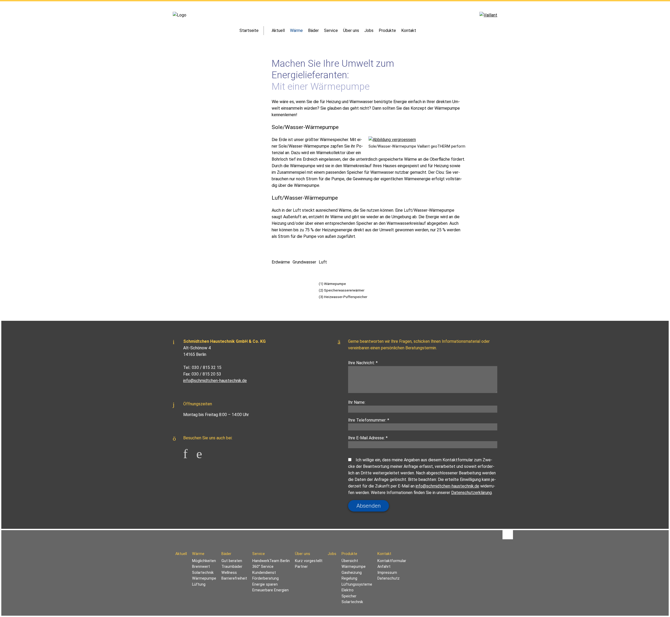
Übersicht (350, 561)
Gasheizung (352, 572)
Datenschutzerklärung (471, 492)
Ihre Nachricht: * (363, 362)
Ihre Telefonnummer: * (368, 420)
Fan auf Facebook (189, 451)
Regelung (349, 578)
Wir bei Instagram (202, 451)
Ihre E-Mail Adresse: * (368, 437)
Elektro (348, 590)
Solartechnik (352, 602)
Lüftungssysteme (357, 584)
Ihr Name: (356, 402)
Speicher (349, 596)
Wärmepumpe (354, 566)
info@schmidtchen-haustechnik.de (215, 380)
